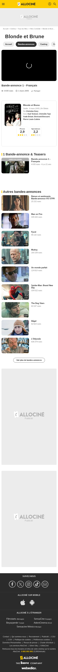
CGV (10, 640)
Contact (6, 637)
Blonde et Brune (48, 29)
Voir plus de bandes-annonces (29, 360)
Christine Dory (32, 111)
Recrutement (34, 637)
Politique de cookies (23, 640)
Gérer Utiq (33, 646)
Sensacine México (26, 626)
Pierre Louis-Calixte (31, 119)
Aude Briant (28, 117)
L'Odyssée (36, 339)
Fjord (33, 232)
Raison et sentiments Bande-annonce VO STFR (43, 197)
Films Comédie (35, 29)
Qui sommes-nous (19, 637)
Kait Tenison (33, 114)
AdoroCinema (40, 622)
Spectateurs (35, 129)
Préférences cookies (41, 640)
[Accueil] (26, 4)
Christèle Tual (45, 114)
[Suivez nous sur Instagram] (29, 584)
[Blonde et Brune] (13, 115)
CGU (53, 637)
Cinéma (13, 29)
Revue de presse (30, 643)
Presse (22, 129)
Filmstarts (11, 619)
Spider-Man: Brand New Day (42, 286)
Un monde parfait (39, 267)
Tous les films (23, 29)
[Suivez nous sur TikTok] (37, 584)
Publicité (45, 637)
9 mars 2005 (34, 108)
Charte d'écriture (46, 643)
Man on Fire (36, 214)
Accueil (5, 29)
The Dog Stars (37, 303)
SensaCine (39, 619)
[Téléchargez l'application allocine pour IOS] (24, 602)
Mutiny (34, 250)
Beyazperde (12, 622)
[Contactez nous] (45, 584)
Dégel (33, 321)
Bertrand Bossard (42, 117)
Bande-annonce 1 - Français (41, 160)
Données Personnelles (12, 643)
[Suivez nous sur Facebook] (13, 584)
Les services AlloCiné (18, 646)
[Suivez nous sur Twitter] (21, 584)
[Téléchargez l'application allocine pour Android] (33, 602)
